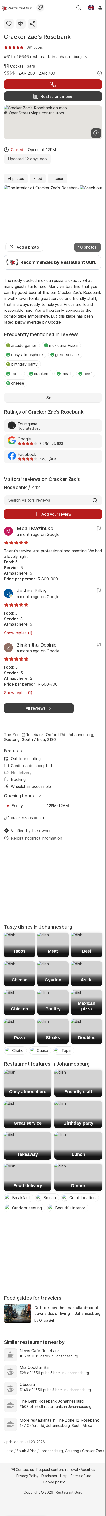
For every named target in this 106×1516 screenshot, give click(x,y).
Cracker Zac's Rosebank (37, 36)
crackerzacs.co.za (27, 817)
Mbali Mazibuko (35, 528)
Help (64, 1476)
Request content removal (57, 1469)
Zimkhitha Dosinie (37, 645)
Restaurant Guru (69, 1492)
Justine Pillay (32, 591)
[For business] (40, 7)
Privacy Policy (27, 1476)
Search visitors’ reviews (29, 500)
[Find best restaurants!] (17, 7)
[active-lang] (91, 8)
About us (88, 1469)
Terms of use (80, 1476)
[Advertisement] (53, 884)
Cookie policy (54, 1482)
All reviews (36, 708)
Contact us (25, 1469)
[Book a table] (53, 84)
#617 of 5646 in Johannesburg (42, 56)
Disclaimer (49, 1476)
